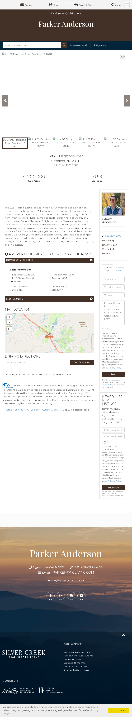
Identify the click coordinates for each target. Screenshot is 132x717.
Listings (18, 409)
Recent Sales (109, 244)
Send (113, 374)
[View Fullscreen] (9, 329)
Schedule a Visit (120, 268)
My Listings (108, 240)
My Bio (106, 253)
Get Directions (82, 362)
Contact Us (108, 268)
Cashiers (47, 409)
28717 (57, 409)
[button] (64, 45)
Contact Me (108, 249)
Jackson (35, 409)
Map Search (101, 45)
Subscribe (113, 487)
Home (8, 409)
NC (27, 409)
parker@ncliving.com (69, 13)
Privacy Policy (114, 368)
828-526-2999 (80, 666)
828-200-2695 (113, 235)
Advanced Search (80, 45)
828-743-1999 (53, 567)
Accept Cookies (119, 710)
